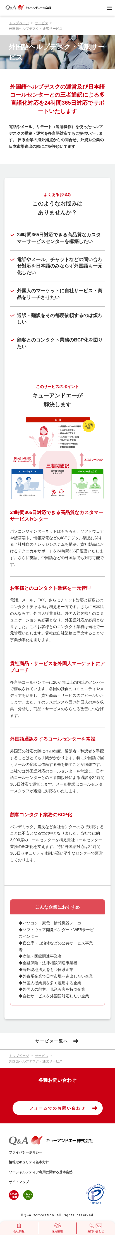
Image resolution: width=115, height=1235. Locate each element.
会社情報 (19, 1231)
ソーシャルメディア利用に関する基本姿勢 (41, 1172)
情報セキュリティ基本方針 (29, 1162)
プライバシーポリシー (25, 1152)
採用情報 (57, 1231)
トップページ (19, 23)
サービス (41, 23)
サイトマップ (19, 1182)
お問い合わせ (95, 1231)
